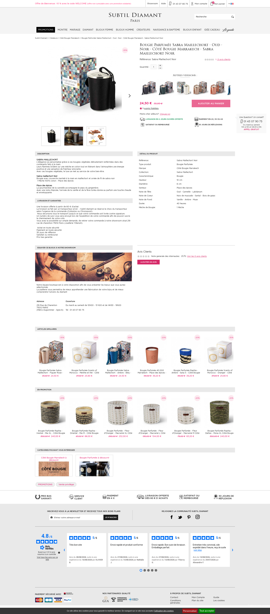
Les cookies (219, 600)
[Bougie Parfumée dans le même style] (94, 469)
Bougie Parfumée (185, 164)
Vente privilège (66, 484)
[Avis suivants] (232, 550)
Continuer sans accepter (259, 605)
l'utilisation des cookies (164, 611)
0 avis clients (223, 59)
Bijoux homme (125, 29)
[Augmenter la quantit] (160, 65)
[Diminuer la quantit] (160, 68)
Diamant (88, 29)
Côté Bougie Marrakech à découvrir (54, 459)
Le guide (228, 29)
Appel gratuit (251, 129)
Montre (63, 29)
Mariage (75, 29)
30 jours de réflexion (46, 232)
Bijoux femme (104, 29)
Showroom (152, 3)
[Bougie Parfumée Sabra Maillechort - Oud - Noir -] (51, 136)
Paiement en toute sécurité (49, 230)
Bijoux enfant (192, 29)
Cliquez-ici (165, 114)
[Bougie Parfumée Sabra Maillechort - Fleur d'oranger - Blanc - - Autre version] (182, 88)
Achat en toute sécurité (48, 228)
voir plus (198, 550)
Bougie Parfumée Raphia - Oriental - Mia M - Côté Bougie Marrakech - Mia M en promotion (84, 433)
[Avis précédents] (64, 550)
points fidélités (151, 108)
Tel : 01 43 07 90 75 (75, 310)
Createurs (143, 29)
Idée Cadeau (212, 29)
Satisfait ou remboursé (47, 235)
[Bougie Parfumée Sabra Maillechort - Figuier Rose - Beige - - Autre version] (199, 88)
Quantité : (145, 67)
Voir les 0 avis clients (197, 256)
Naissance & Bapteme (166, 29)
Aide (163, 3)
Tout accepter (206, 610)
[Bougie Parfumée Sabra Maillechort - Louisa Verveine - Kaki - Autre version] (165, 88)
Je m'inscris (111, 517)
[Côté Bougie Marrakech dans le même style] (53, 469)
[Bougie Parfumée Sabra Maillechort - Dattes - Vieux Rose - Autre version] (217, 88)
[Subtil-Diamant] (135, 17)
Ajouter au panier (211, 103)
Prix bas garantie (44, 237)
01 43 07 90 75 (253, 121)
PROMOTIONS (45, 29)
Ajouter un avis (148, 262)
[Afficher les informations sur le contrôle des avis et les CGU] (59, 552)
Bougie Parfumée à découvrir (94, 458)
